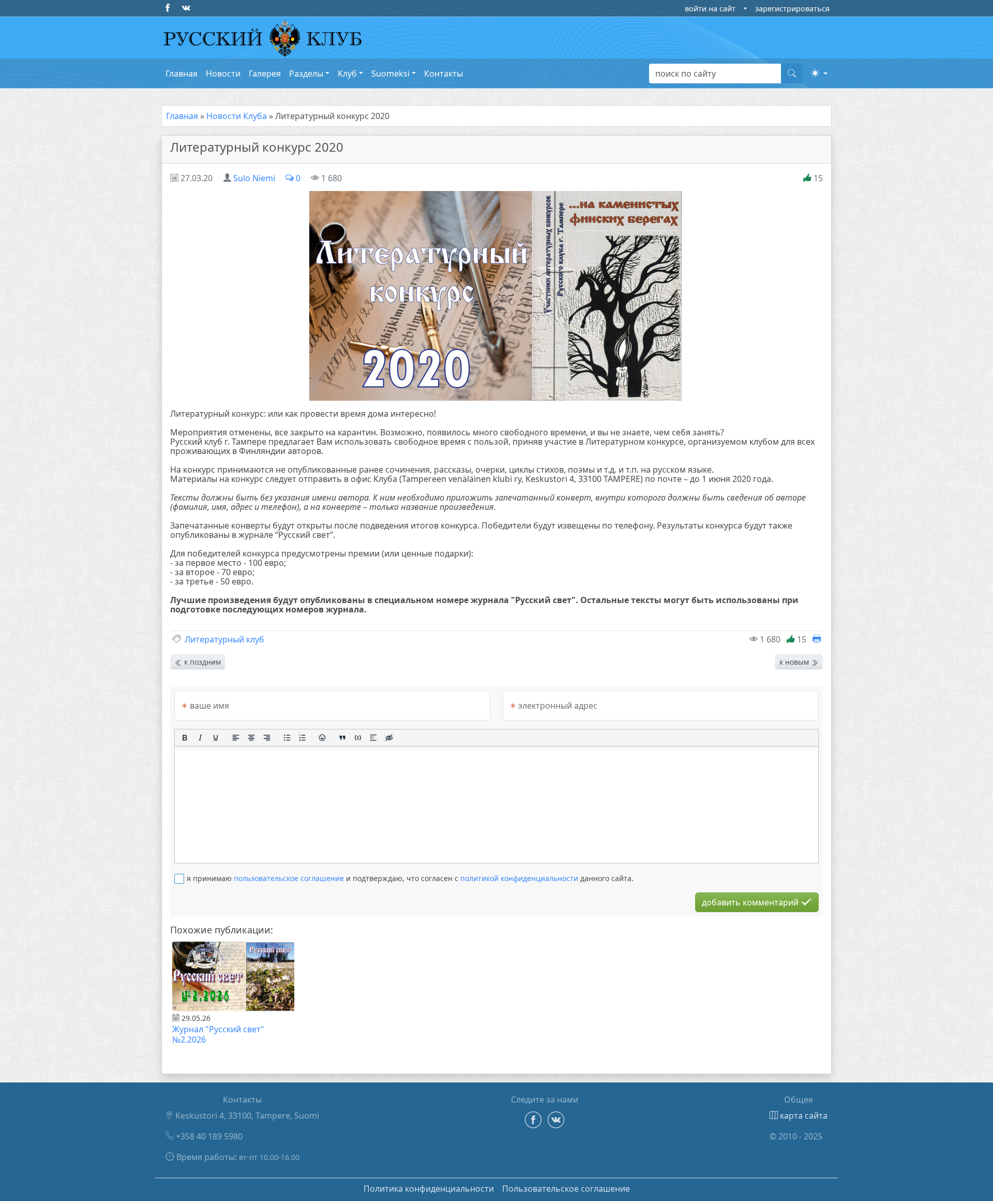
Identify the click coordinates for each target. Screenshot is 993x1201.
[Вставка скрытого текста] (389, 737)
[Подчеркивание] (215, 737)
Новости (223, 73)
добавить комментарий (751, 902)
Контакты (443, 73)
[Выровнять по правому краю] (267, 737)
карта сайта (803, 1115)
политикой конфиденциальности (519, 878)
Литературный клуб (224, 639)
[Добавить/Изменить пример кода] (358, 737)
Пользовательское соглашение (566, 1188)
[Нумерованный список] (302, 737)
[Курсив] (200, 737)
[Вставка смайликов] (322, 737)
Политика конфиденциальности (429, 1188)
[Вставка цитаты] (342, 737)
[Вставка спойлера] (373, 737)
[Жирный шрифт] (184, 737)
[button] (819, 73)
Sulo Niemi (254, 178)
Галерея (265, 73)
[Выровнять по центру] (251, 737)
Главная (182, 73)
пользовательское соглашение (289, 878)
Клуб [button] (347, 73)
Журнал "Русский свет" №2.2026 (218, 1034)
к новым (795, 662)
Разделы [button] (306, 73)
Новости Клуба (236, 116)
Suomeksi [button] (390, 73)
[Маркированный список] (287, 737)
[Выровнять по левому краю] (236, 737)
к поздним (201, 662)
